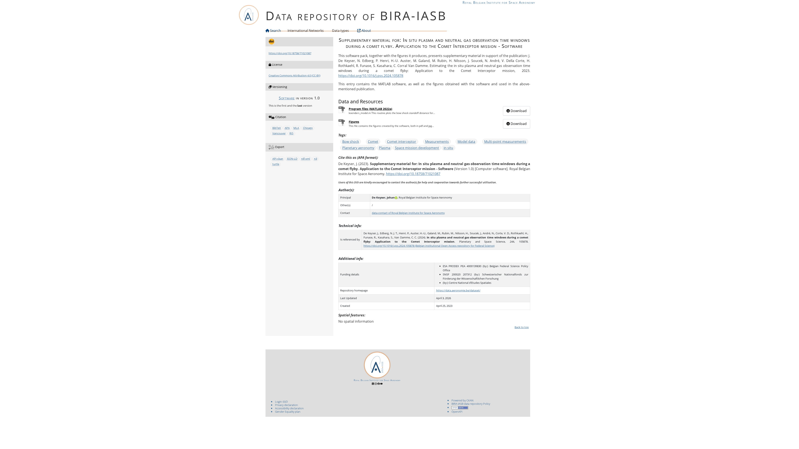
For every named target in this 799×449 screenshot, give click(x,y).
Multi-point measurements (505, 141)
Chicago (308, 128)
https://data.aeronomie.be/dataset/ (458, 290)
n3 (315, 158)
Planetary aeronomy (358, 148)
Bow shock (350, 141)
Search (275, 30)
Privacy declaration (286, 405)
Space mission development (417, 148)
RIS (291, 133)
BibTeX (276, 128)
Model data (466, 141)
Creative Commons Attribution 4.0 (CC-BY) (294, 75)
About (366, 30)
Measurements (437, 141)
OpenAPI (457, 411)
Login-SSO (281, 401)
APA (287, 128)
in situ (448, 148)
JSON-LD (292, 158)
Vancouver (279, 133)
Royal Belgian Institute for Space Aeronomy (499, 2)
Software (287, 97)
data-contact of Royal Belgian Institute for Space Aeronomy (408, 213)
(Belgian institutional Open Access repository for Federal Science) (454, 246)
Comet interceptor (401, 141)
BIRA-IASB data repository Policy (471, 404)
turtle (275, 164)
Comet (373, 141)
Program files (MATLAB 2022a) (370, 109)
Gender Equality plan (287, 411)
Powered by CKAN (462, 400)
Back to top (522, 327)
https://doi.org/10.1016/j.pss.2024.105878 (370, 75)
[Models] (324, 30)
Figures (354, 122)
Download (518, 111)
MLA (296, 128)
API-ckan (277, 158)
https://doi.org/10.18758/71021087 (290, 53)
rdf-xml (305, 158)
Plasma (384, 148)
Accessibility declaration (289, 408)
